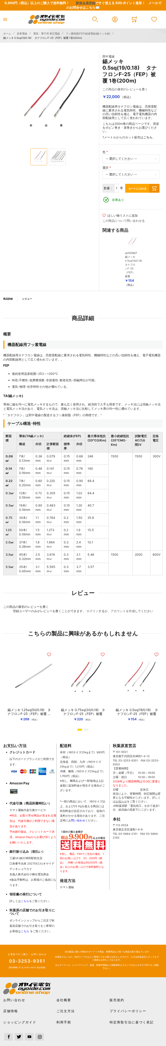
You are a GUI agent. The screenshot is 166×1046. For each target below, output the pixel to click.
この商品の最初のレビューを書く (125, 89)
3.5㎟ (9, 554)
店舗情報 (10, 1011)
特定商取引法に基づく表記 (132, 1022)
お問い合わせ (14, 1000)
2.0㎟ (10, 542)
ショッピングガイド (19, 1022)
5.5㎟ (9, 567)
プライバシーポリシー (128, 1011)
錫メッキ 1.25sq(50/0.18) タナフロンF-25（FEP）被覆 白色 (29, 712)
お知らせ (121, 801)
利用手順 (63, 1022)
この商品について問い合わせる (123, 220)
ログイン (92, 611)
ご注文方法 (65, 1011)
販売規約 (117, 1000)
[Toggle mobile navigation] (5, 19)
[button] (95, 19)
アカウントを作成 (123, 611)
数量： (108, 188)
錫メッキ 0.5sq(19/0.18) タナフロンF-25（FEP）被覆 (137, 712)
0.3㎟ (10, 493)
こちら (25, 901)
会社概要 (63, 1000)
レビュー (27, 298)
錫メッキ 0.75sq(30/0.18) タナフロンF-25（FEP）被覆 (83, 712)
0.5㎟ (10, 505)
